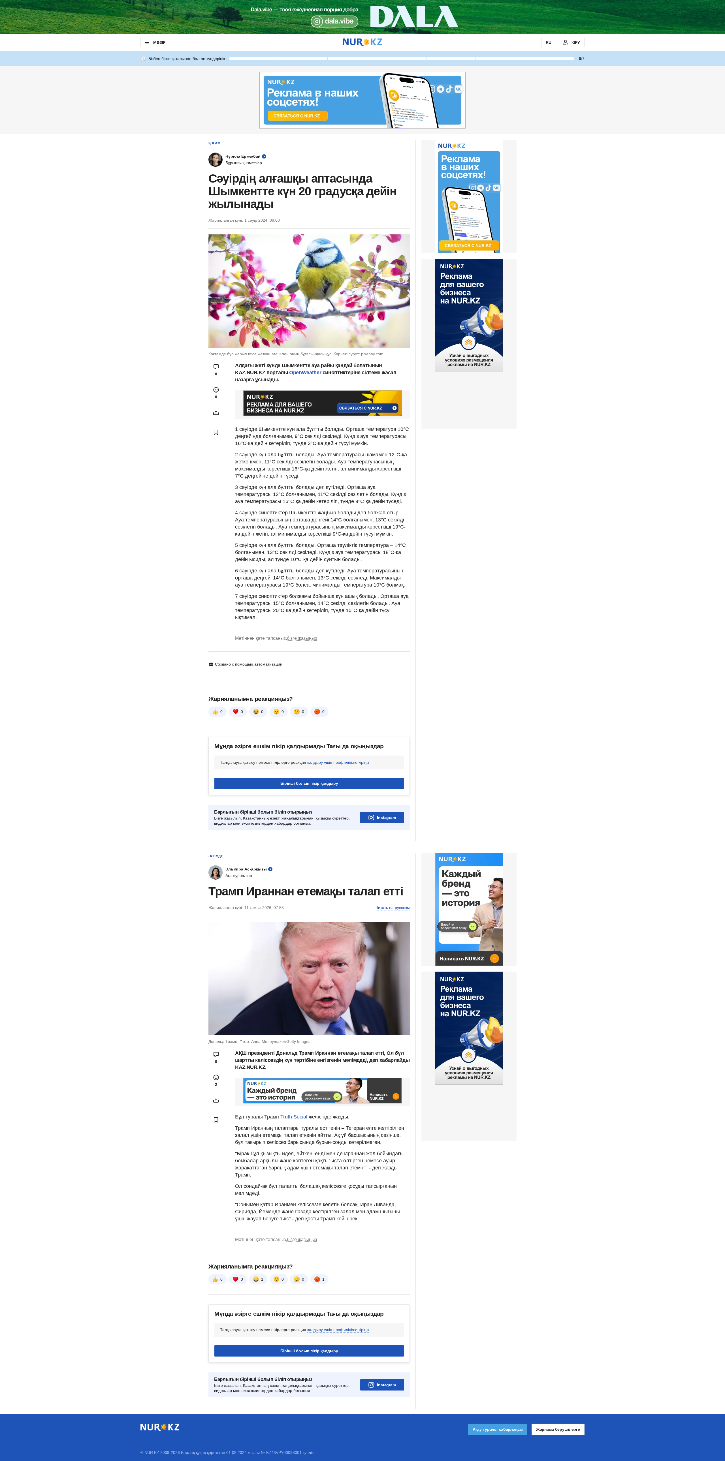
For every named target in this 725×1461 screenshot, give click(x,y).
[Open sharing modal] (216, 413)
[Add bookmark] (216, 432)
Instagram (386, 817)
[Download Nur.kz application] (362, 17)
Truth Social (293, 1117)
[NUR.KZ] (362, 42)
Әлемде (215, 856)
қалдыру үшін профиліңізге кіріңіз (338, 762)
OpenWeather (305, 372)
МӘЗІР (159, 42)
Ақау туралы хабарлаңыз (498, 1429)
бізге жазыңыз (302, 638)
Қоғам (214, 143)
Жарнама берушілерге (558, 1429)
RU (548, 42)
